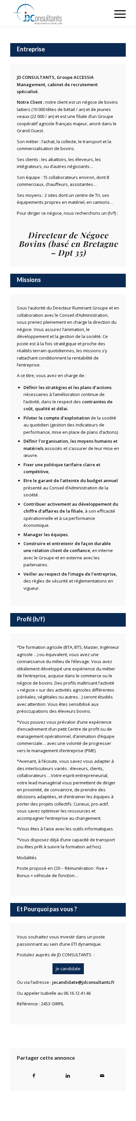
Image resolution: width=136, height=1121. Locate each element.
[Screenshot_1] (56, 13)
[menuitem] (117, 13)
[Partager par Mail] (102, 1075)
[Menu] (117, 13)
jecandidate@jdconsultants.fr (83, 982)
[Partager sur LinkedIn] (68, 1075)
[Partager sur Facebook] (34, 1075)
